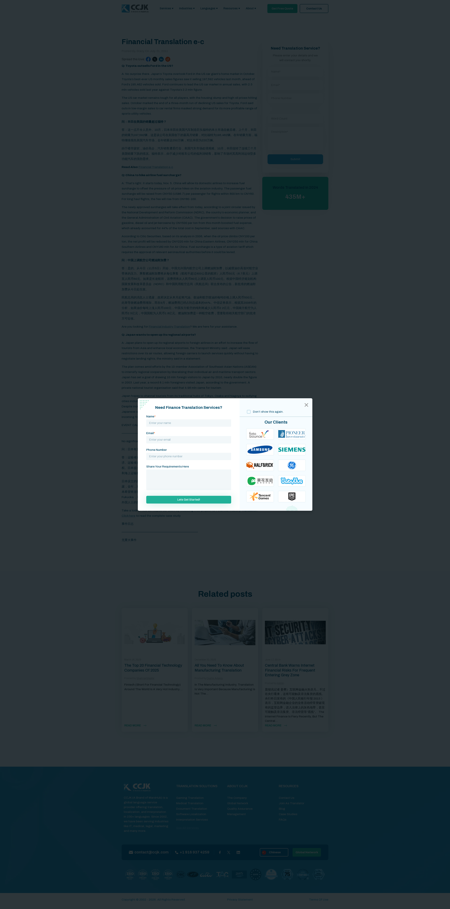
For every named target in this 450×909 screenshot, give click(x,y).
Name (151, 416)
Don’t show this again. (268, 411)
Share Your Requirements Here (167, 466)
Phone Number (156, 450)
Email (150, 433)
